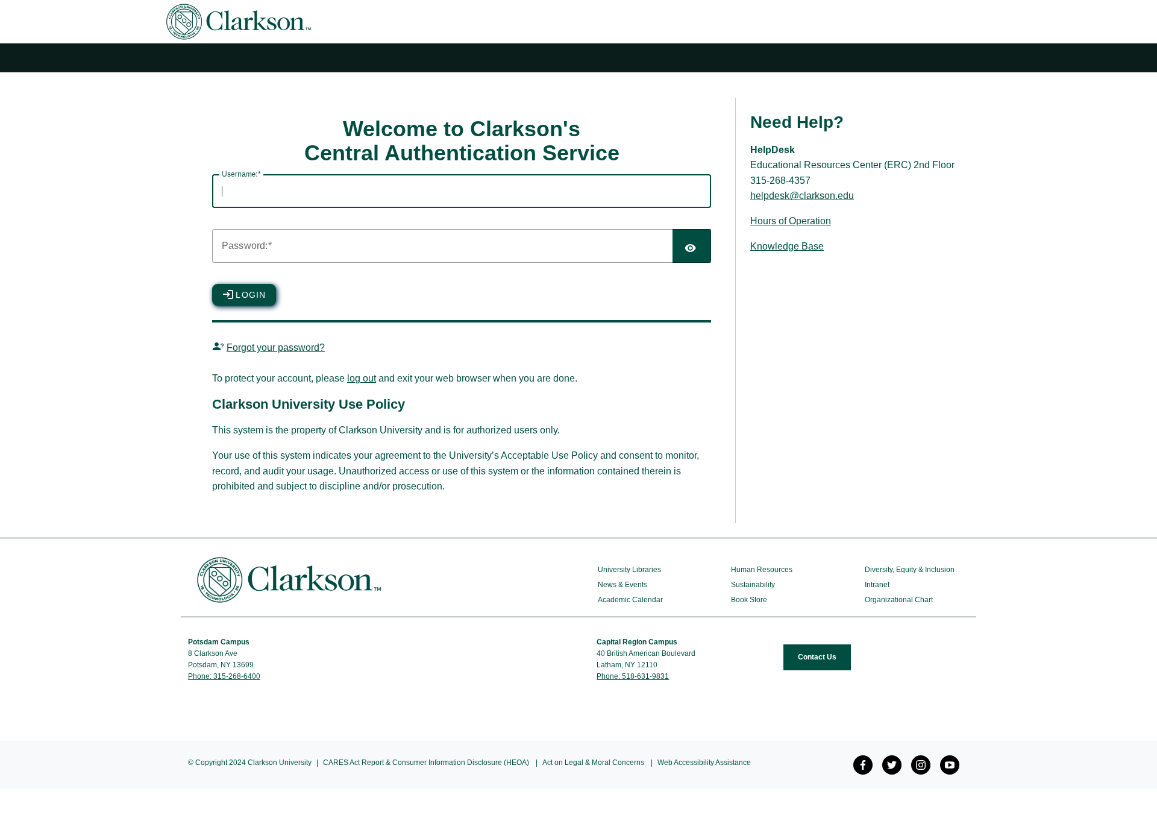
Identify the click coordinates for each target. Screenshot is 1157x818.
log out (361, 378)
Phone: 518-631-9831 (633, 676)
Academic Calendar (630, 600)
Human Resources (761, 569)
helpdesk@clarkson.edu (802, 195)
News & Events (622, 584)
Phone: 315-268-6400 (224, 676)
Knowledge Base (787, 246)
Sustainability (753, 584)
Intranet (877, 584)
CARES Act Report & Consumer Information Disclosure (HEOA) (426, 762)
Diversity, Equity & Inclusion (910, 569)
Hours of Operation (790, 221)
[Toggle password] (692, 246)
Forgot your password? (276, 347)
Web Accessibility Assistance (704, 762)
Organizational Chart (899, 600)
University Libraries (629, 569)
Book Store (749, 600)
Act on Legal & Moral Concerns (593, 762)
